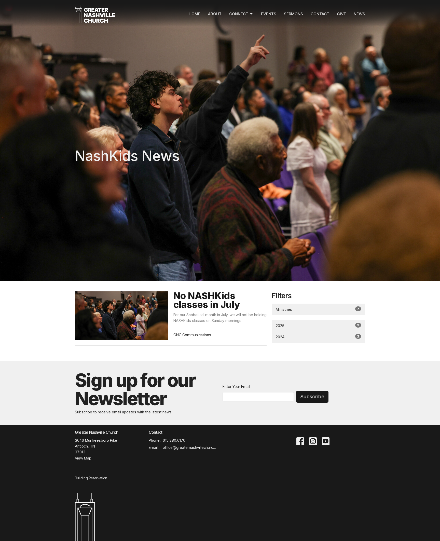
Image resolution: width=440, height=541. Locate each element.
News (359, 13)
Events (268, 13)
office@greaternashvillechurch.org (190, 447)
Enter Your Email (236, 386)
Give (341, 13)
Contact (320, 13)
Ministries (317, 309)
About (215, 13)
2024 (317, 336)
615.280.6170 (174, 440)
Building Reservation (91, 478)
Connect (238, 13)
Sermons (293, 13)
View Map (83, 458)
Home (194, 13)
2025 (317, 325)
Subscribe (312, 397)
